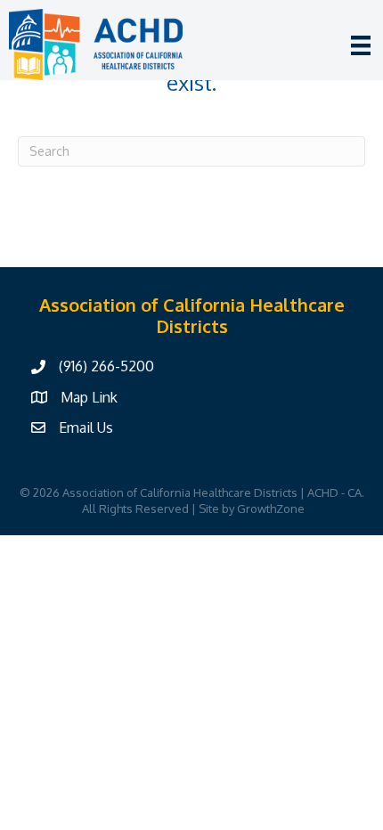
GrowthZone (271, 508)
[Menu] (360, 45)
